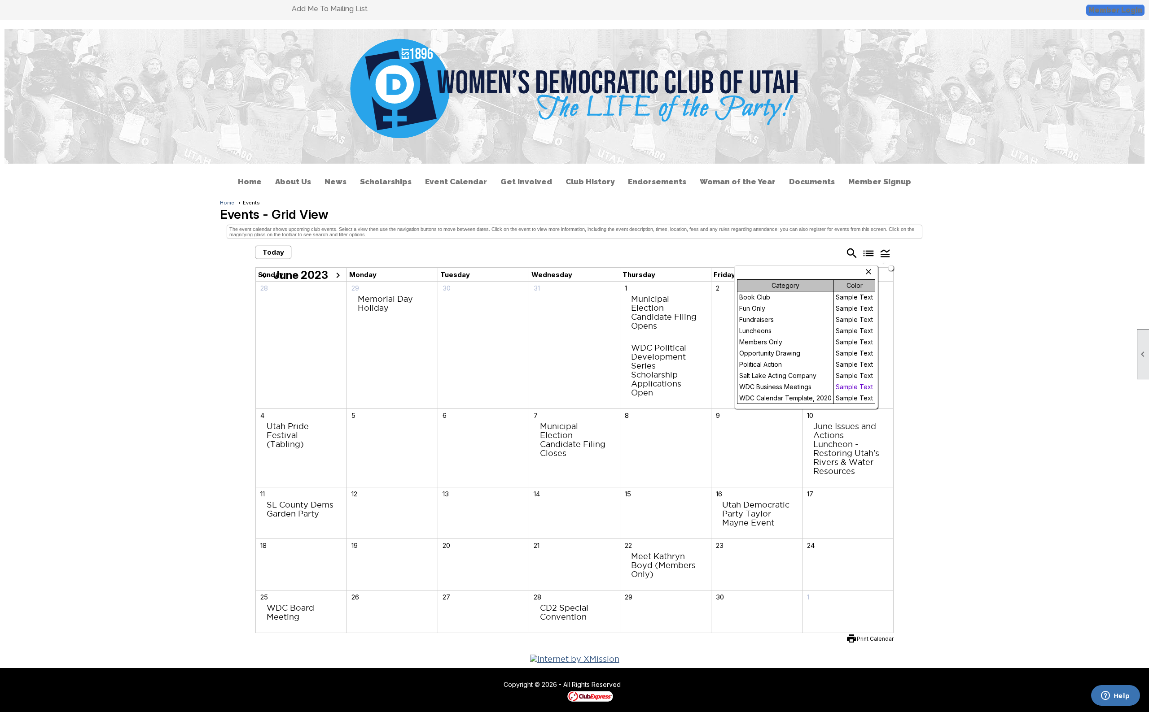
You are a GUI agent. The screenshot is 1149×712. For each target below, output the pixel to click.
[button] (885, 253)
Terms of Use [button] (648, 685)
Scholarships (386, 181)
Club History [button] (590, 181)
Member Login (1115, 10)
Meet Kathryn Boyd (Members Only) (663, 565)
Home (250, 181)
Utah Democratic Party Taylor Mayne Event (755, 513)
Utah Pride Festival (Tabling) (288, 435)
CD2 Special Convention (564, 612)
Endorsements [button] (657, 181)
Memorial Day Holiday (385, 303)
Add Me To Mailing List (330, 8)
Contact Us (479, 685)
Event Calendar (456, 181)
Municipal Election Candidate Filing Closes (572, 439)
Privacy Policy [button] (692, 685)
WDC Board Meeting (290, 612)
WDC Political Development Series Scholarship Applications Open (658, 370)
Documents (812, 181)
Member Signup (879, 181)
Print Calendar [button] (875, 638)
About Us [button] (293, 181)
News (335, 181)
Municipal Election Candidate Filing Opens (664, 312)
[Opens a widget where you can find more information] (1115, 696)
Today (273, 252)
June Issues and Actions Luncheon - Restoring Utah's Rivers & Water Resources (846, 448)
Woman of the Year (738, 181)
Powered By (551, 696)
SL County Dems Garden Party (300, 509)
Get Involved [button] (526, 181)
